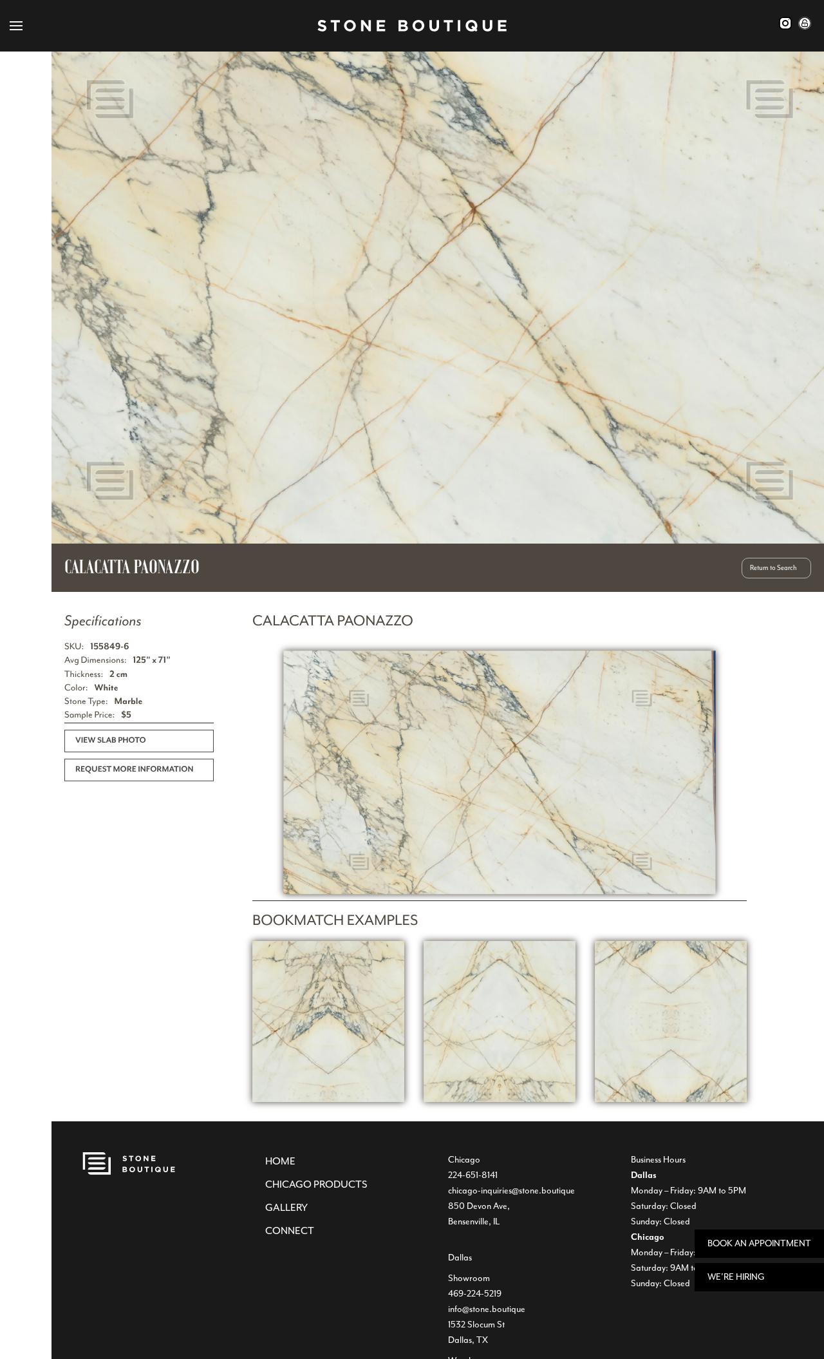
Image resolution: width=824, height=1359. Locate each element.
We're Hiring (736, 1276)
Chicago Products (316, 1184)
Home (280, 1161)
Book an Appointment (759, 1243)
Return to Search (773, 568)
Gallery (286, 1207)
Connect (289, 1230)
